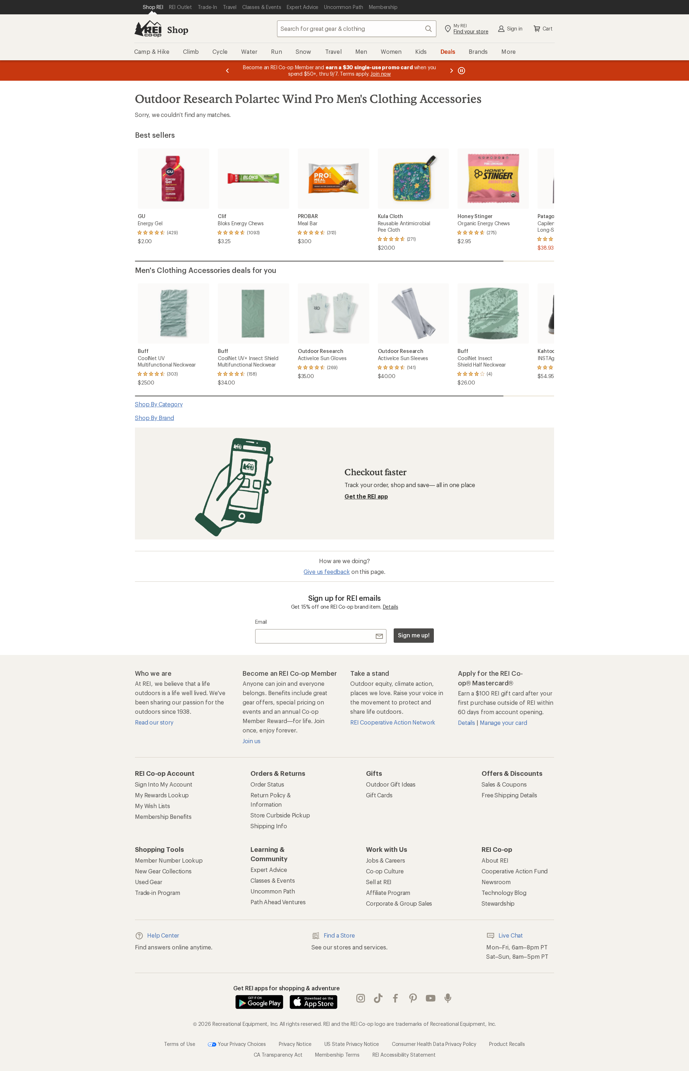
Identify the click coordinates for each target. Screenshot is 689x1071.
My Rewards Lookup (162, 795)
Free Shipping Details (509, 795)
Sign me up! (414, 635)
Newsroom (496, 881)
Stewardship (498, 903)
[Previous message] (227, 70)
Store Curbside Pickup (280, 815)
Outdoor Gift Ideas (391, 784)
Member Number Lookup (169, 860)
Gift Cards (379, 795)
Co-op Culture (385, 871)
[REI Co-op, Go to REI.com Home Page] (147, 28)
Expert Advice (268, 869)
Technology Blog (504, 892)
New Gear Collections (163, 871)
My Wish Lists (152, 805)
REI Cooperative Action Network (392, 722)
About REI (495, 860)
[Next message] (451, 70)
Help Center (163, 935)
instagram (361, 998)
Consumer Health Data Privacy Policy (434, 1044)
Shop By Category (158, 404)
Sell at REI (379, 881)
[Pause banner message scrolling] (461, 70)
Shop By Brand (154, 417)
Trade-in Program (157, 892)
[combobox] (356, 28)
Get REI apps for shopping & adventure (286, 988)
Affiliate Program (388, 892)
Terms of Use (179, 1044)
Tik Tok (378, 998)
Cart (548, 28)
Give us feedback (327, 571)
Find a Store (339, 935)
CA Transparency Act (278, 1055)
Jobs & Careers (385, 860)
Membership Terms (337, 1055)
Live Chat (510, 935)
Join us (252, 740)
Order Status (267, 784)
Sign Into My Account (163, 784)
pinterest (413, 998)
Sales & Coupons (504, 784)
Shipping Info (268, 825)
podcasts (448, 998)
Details (390, 607)
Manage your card (503, 722)
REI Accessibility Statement (404, 1055)
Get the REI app (366, 496)
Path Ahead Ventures (278, 901)
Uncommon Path (272, 891)
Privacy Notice (295, 1044)
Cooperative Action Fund (515, 871)
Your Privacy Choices (241, 1044)
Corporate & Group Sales (399, 903)
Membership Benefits (163, 816)
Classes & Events (272, 880)
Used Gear (148, 881)
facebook (396, 998)
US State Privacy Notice (351, 1044)
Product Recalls (507, 1044)
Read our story (154, 722)
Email (261, 622)
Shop (177, 29)
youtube (431, 998)
